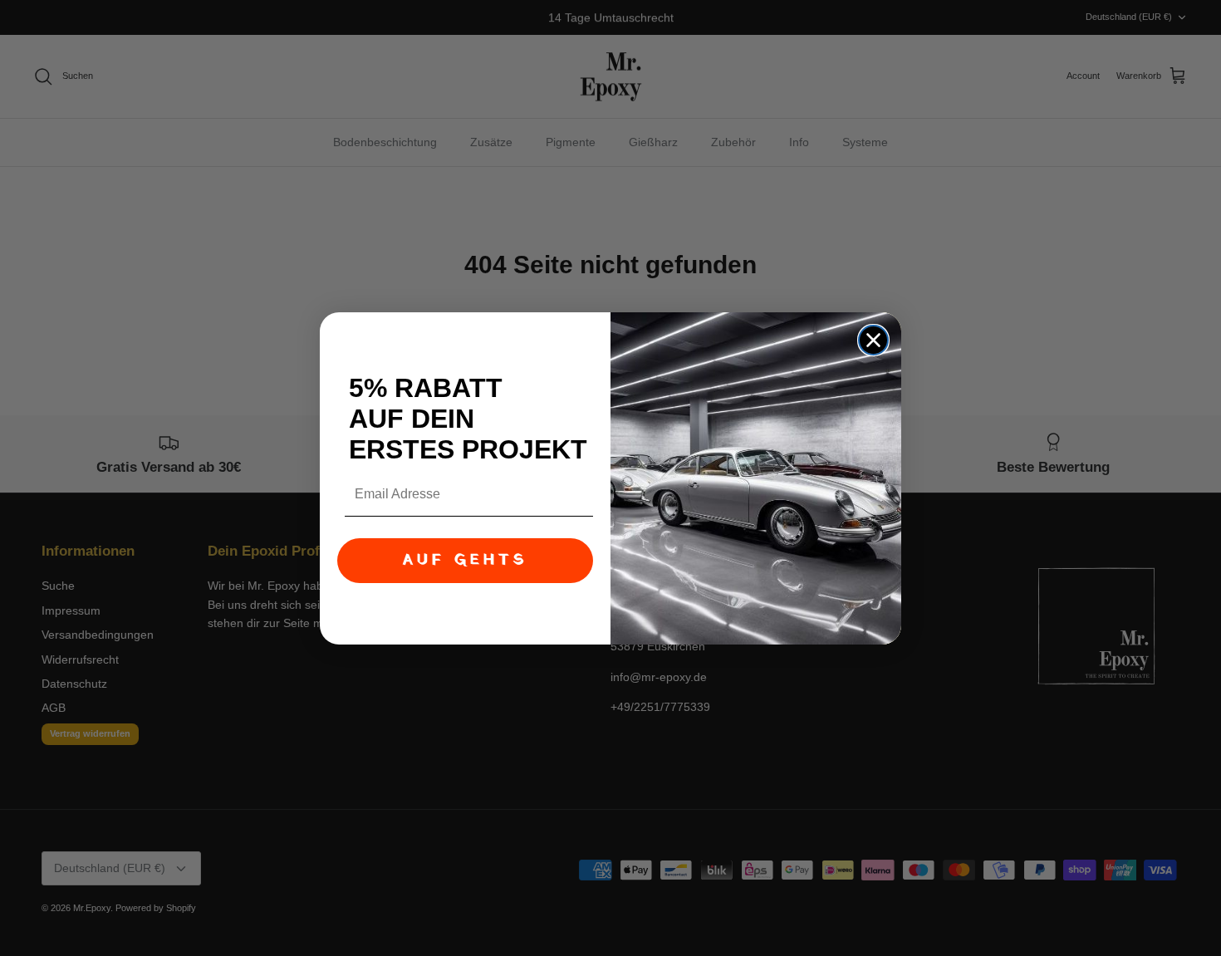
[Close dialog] (873, 340)
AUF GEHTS (465, 560)
